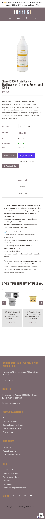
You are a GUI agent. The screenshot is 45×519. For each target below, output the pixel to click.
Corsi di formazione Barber (12, 428)
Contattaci (7, 447)
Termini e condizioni (9, 470)
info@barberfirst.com (12, 403)
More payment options (26, 161)
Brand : (4, 139)
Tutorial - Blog (8, 432)
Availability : (6, 143)
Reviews (22, 186)
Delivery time (22, 193)
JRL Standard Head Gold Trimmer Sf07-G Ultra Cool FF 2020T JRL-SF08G (33, 315)
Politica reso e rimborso (11, 477)
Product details (21, 180)
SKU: (3, 148)
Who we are (7, 418)
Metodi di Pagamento (10, 473)
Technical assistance (10, 421)
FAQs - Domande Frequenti (12, 454)
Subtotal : (5, 133)
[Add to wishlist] (19, 291)
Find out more (7, 380)
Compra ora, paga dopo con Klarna (15, 488)
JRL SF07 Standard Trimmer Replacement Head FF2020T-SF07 (12, 315)
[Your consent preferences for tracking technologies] (41, 515)
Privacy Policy (7, 484)
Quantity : (5, 126)
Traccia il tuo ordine (9, 451)
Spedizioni (6, 481)
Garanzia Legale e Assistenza (13, 425)
